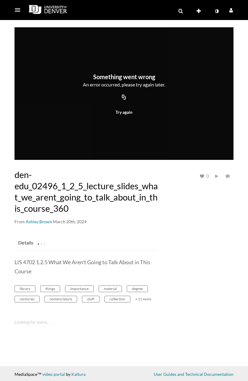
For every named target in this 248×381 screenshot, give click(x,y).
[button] (19, 10)
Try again (124, 112)
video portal (53, 374)
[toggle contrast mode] (216, 11)
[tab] (26, 242)
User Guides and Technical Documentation (193, 374)
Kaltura (78, 374)
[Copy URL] (124, 98)
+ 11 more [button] (143, 299)
